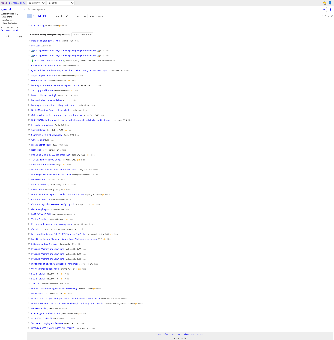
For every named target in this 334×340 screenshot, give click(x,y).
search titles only (10, 14)
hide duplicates (10, 23)
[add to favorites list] (29, 25)
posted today (8, 20)
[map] (44, 16)
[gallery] (39, 16)
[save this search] (330, 9)
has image (7, 17)
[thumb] (34, 16)
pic (60, 25)
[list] (29, 16)
